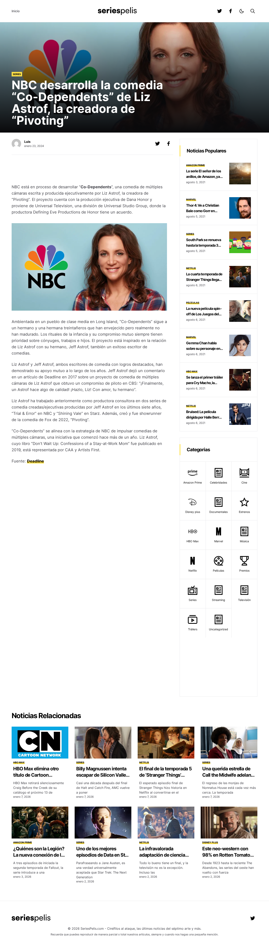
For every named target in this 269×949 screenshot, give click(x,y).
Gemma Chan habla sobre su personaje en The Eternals (203, 348)
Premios (244, 570)
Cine (244, 482)
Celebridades (218, 482)
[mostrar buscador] (252, 11)
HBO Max (192, 371)
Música (244, 541)
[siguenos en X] (157, 143)
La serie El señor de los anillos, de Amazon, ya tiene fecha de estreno (203, 176)
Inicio (16, 11)
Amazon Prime (195, 165)
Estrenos (244, 512)
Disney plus (192, 512)
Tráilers (192, 629)
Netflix (191, 268)
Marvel (191, 199)
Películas (192, 302)
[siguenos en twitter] (219, 11)
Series (17, 74)
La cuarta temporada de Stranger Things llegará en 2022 (204, 279)
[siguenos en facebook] (230, 11)
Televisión (244, 600)
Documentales (218, 512)
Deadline (35, 461)
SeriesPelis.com (92, 928)
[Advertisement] (89, 170)
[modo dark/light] (241, 11)
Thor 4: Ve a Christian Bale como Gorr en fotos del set (202, 210)
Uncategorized (218, 629)
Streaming (218, 600)
